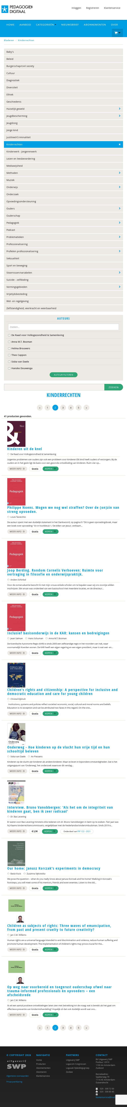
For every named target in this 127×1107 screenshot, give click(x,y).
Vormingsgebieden (16, 286)
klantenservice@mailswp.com (109, 1097)
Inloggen (76, 7)
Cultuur (10, 73)
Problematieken (15, 237)
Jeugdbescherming (16, 115)
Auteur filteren (63, 374)
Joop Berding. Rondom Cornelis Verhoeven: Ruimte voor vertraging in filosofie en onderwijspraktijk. (55, 572)
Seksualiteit (12, 258)
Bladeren (9, 40)
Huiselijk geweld (15, 108)
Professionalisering (17, 244)
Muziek (10, 180)
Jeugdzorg (12, 123)
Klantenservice (112, 7)
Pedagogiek (12, 222)
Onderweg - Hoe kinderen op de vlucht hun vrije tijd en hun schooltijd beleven (58, 749)
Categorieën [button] (45, 24)
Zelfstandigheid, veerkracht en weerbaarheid (31, 308)
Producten (41, 1064)
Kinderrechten (26, 40)
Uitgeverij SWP (73, 1060)
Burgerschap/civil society (20, 66)
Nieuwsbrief (70, 24)
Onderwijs (12, 187)
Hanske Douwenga (21, 368)
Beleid (9, 58)
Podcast (10, 229)
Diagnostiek (12, 80)
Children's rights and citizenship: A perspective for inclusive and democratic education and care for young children (62, 691)
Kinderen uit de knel (24, 448)
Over (114, 24)
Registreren (92, 7)
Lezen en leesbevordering (20, 158)
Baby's (10, 51)
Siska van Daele (20, 361)
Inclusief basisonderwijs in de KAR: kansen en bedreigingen (58, 633)
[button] (117, 33)
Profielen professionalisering (22, 251)
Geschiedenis (13, 101)
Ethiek (9, 94)
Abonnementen (95, 24)
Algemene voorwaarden (17, 1076)
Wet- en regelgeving (17, 301)
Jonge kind (12, 130)
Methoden (12, 172)
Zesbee (69, 1072)
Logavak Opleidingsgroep (77, 1068)
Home (10, 24)
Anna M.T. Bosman (21, 341)
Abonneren (41, 1072)
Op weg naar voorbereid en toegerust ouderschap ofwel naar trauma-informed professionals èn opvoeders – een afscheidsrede (59, 990)
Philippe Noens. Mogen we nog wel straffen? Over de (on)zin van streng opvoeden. (63, 509)
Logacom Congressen (76, 1064)
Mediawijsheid (14, 165)
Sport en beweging (16, 265)
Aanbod (25, 24)
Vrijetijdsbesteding (16, 294)
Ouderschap (13, 215)
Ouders (10, 208)
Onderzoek (12, 194)
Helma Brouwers (20, 348)
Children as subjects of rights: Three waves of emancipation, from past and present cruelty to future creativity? (59, 927)
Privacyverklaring (14, 1081)
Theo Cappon (18, 355)
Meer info (16, 468)
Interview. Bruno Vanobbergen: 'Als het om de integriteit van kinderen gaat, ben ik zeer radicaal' (60, 809)
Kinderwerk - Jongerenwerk (21, 151)
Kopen (49, 468)
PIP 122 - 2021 (84, 831)
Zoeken (114, 387)
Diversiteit (12, 87)
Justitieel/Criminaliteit (18, 137)
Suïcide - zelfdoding (17, 279)
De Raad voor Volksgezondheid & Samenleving (37, 335)
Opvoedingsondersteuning (21, 201)
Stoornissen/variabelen (19, 272)
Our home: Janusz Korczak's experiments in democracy (54, 868)
